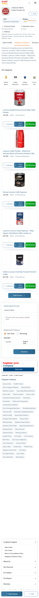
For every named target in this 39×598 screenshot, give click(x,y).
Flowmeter (6, 401)
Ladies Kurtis (7, 436)
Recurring (23, 333)
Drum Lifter (6, 394)
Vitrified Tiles (28, 446)
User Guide (8, 550)
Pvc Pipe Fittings (8, 453)
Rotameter (26, 398)
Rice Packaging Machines (11, 408)
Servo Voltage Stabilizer (11, 387)
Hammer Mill (7, 412)
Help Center (9, 547)
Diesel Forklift (7, 415)
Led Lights (17, 436)
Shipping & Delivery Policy (13, 556)
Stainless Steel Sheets (22, 422)
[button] (33, 13)
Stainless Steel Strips (10, 425)
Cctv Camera (28, 436)
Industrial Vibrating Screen (11, 398)
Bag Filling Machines (26, 425)
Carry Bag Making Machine (26, 391)
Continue (24, 352)
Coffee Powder (18, 375)
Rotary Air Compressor (20, 401)
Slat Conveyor (19, 429)
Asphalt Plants (7, 429)
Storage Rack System (10, 419)
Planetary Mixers (21, 432)
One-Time (10, 333)
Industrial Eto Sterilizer (10, 405)
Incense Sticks (21, 443)
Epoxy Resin (24, 419)
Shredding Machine (29, 408)
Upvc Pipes (20, 453)
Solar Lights (7, 446)
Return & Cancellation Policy (14, 553)
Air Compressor (8, 443)
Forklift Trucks (18, 384)
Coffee (11, 375)
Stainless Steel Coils (9, 450)
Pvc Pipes (22, 450)
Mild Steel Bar (7, 422)
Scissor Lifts (30, 394)
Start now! (18, 369)
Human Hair (7, 384)
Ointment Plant (8, 432)
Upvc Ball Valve (8, 457)
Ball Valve (6, 439)
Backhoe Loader (8, 391)
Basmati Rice (25, 387)
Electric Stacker (18, 394)
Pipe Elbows (20, 457)
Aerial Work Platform (21, 415)
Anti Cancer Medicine (19, 439)
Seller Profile (7, 43)
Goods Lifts (17, 446)
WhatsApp (31, 124)
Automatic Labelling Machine (23, 412)
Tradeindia (5, 375)
